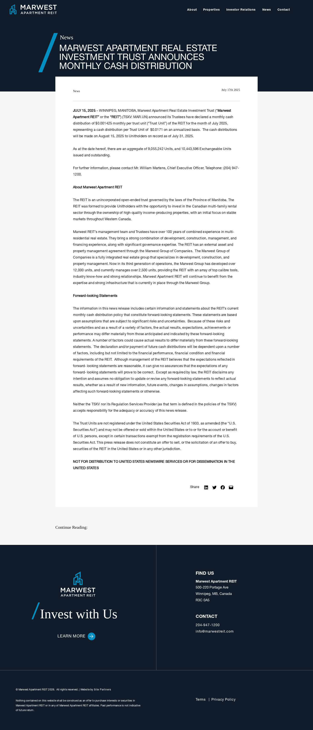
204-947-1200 (208, 625)
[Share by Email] (231, 488)
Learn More (71, 636)
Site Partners (102, 690)
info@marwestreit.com (215, 632)
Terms (201, 700)
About (192, 10)
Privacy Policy (223, 700)
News (266, 10)
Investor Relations (241, 10)
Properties (211, 10)
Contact (283, 10)
